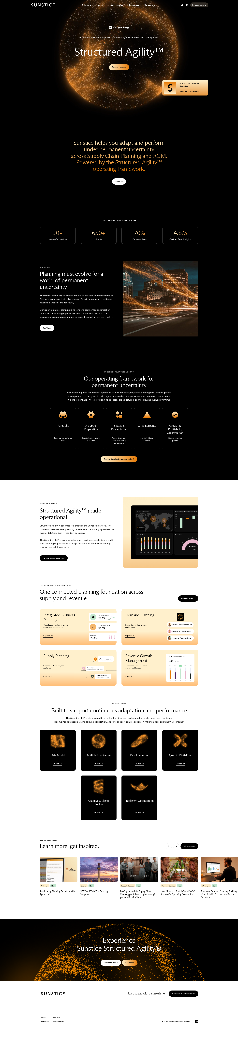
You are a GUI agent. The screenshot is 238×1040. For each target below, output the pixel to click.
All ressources (189, 846)
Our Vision (47, 328)
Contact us (129, 962)
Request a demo (119, 67)
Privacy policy (58, 1022)
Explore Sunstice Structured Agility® (119, 459)
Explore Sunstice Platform (53, 558)
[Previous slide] (169, 846)
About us (119, 181)
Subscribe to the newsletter (183, 993)
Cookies (43, 1017)
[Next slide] (176, 846)
